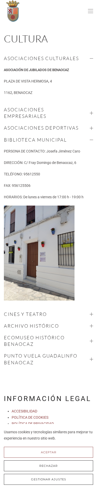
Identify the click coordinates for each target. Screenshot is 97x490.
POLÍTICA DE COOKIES (30, 417)
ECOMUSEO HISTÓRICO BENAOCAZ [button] (34, 341)
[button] (90, 11)
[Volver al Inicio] (13, 11)
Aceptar (48, 452)
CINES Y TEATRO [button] (25, 314)
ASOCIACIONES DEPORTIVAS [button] (41, 128)
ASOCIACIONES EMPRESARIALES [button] (25, 113)
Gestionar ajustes (48, 479)
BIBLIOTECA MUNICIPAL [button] (35, 140)
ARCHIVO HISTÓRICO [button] (31, 326)
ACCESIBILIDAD (24, 411)
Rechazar (48, 466)
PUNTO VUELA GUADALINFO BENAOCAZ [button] (40, 359)
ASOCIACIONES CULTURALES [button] (41, 58)
